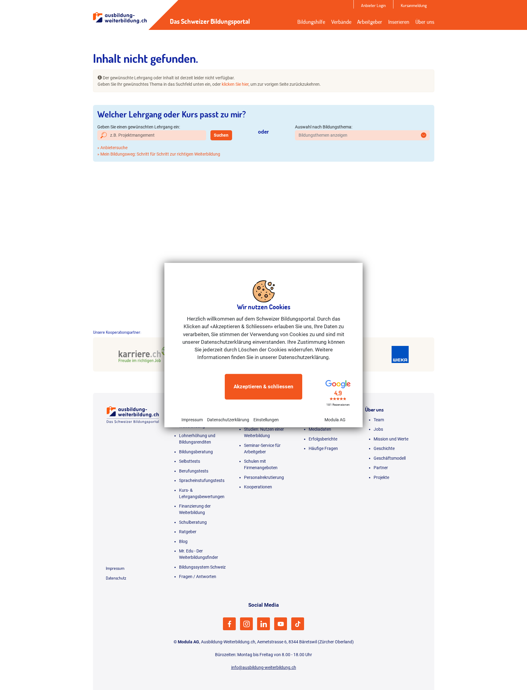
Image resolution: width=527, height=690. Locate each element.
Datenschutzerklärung (228, 419)
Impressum (192, 419)
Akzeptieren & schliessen (263, 386)
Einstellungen (266, 419)
